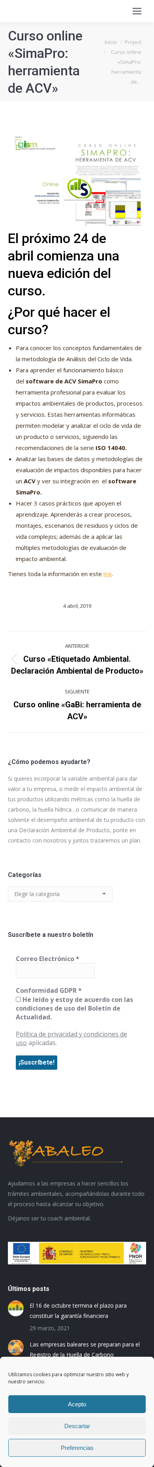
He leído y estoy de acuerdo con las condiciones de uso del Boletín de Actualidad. (74, 1008)
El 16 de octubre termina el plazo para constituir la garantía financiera (78, 1311)
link (107, 574)
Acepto (77, 1404)
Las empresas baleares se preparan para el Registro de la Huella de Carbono (85, 1349)
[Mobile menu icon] (137, 11)
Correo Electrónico (47, 958)
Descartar (77, 1426)
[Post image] (16, 1308)
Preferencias (77, 1447)
